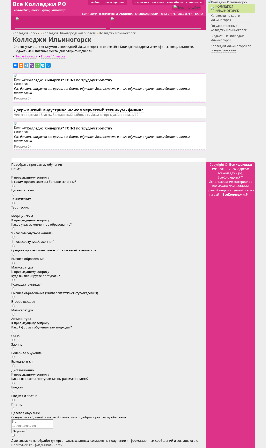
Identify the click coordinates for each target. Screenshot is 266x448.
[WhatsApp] (37, 65)
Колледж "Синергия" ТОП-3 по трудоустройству (69, 80)
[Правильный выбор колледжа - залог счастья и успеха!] (227, 2)
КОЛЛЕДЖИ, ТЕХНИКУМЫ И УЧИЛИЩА (107, 14)
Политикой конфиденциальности (37, 445)
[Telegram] (26, 65)
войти (95, 2)
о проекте (142, 2)
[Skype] (43, 65)
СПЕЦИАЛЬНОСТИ (146, 14)
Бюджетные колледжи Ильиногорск (227, 38)
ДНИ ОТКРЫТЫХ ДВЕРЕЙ (177, 14)
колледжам (175, 2)
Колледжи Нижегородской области (69, 33)
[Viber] (32, 65)
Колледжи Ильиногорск (227, 8)
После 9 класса (26, 56)
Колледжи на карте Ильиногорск (225, 17)
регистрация (114, 2)
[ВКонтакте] (15, 65)
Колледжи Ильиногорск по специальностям (231, 48)
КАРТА (199, 14)
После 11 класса (53, 56)
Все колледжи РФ (232, 166)
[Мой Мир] (48, 65)
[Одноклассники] (21, 65)
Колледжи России (26, 33)
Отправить (19, 431)
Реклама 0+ (22, 98)
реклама (158, 2)
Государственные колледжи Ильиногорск (229, 28)
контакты (194, 2)
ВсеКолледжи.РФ (236, 194)
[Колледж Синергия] (21, 84)
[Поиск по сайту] (187, 7)
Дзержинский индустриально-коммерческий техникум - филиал (79, 110)
